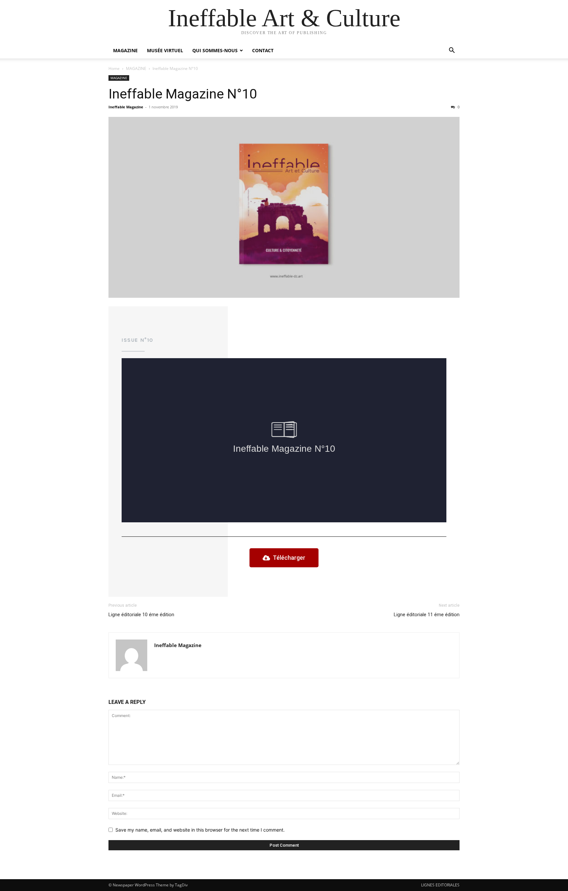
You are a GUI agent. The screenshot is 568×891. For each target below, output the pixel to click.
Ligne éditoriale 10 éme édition (141, 615)
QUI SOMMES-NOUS (215, 50)
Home (114, 68)
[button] (452, 51)
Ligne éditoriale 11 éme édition (427, 615)
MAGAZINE (125, 50)
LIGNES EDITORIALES (440, 885)
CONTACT (262, 50)
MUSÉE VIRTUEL (165, 50)
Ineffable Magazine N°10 (182, 94)
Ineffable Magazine (125, 106)
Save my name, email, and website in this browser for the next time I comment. (200, 830)
